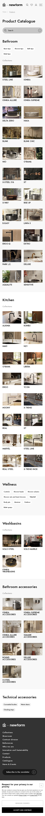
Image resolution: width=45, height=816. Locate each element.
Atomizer (17, 502)
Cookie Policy (34, 795)
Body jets (7, 502)
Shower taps (19, 49)
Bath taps (30, 49)
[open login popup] (36, 5)
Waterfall (33, 497)
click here (39, 793)
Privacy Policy (23, 795)
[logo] (12, 4)
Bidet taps (7, 54)
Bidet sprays (8, 507)
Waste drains (25, 704)
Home (4, 12)
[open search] (27, 5)
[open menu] (40, 5)
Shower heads (19, 492)
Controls (7, 492)
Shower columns (33, 492)
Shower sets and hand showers (15, 497)
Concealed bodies (10, 704)
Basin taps (7, 49)
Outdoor (27, 502)
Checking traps (9, 710)
